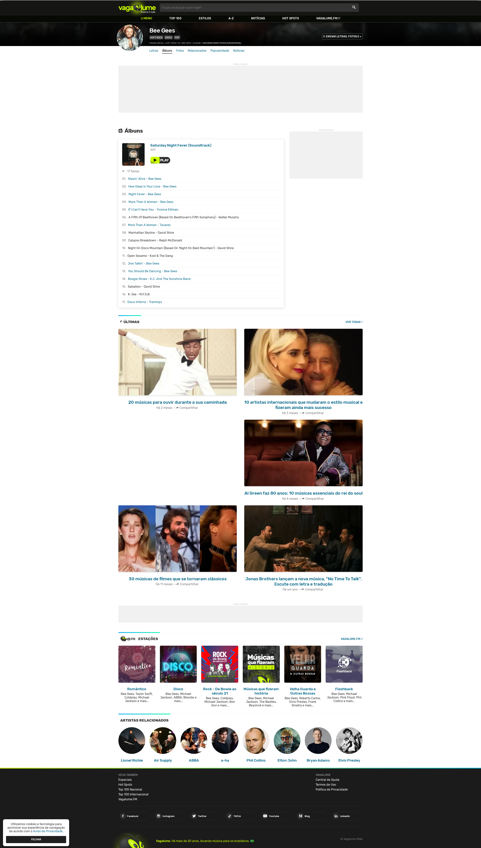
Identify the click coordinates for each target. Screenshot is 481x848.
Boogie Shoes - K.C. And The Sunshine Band (159, 279)
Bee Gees (162, 30)
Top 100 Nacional (130, 789)
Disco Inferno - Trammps (144, 302)
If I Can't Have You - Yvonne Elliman (153, 209)
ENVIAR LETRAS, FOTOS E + (344, 36)
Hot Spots (290, 18)
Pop (177, 37)
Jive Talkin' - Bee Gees (143, 263)
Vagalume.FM (326, 18)
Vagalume (137, 8)
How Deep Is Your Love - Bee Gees (152, 186)
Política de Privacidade (332, 789)
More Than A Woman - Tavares (149, 225)
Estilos (205, 18)
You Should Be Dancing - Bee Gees (152, 271)
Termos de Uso (326, 784)
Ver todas (353, 322)
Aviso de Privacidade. (48, 831)
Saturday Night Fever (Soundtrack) (180, 145)
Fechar (36, 839)
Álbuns (197, 43)
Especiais (125, 779)
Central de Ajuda (327, 779)
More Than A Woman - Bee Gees (151, 202)
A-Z (231, 18)
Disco (168, 37)
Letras (153, 50)
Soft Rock (156, 37)
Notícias (258, 18)
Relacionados (197, 50)
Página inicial (156, 43)
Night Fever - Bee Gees (145, 194)
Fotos (180, 50)
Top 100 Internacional (133, 794)
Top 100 (175, 18)
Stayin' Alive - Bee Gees (144, 179)
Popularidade (219, 50)
